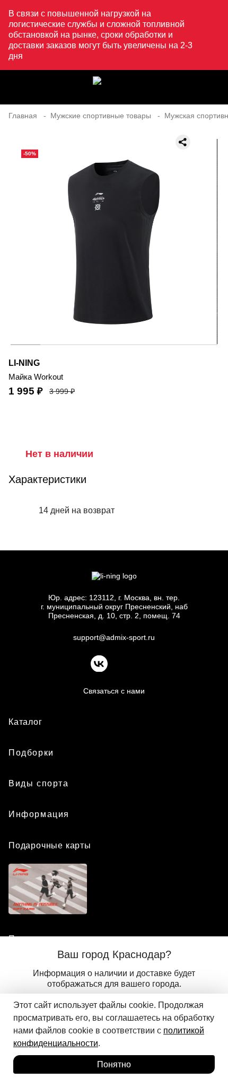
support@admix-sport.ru (114, 637)
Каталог (25, 721)
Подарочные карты (49, 845)
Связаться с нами (114, 691)
